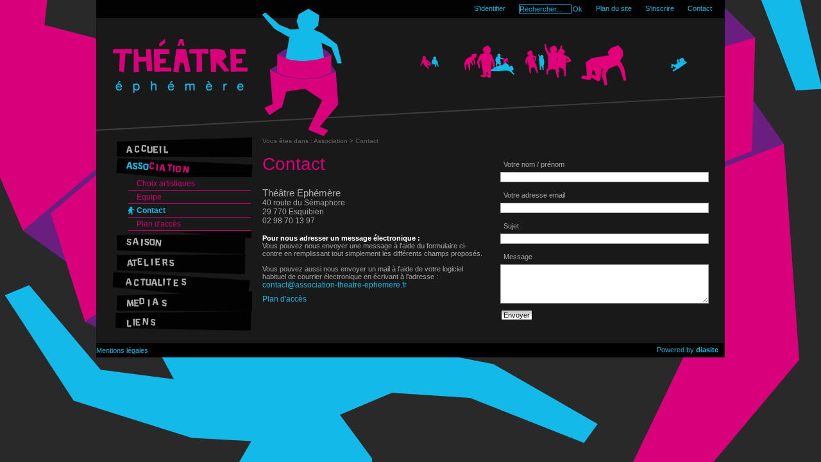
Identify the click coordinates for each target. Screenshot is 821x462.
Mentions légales (122, 350)
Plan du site (614, 8)
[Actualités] (181, 281)
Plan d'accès (159, 223)
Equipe (149, 197)
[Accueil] (181, 147)
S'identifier (489, 8)
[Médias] (181, 301)
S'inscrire (659, 8)
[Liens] (181, 320)
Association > (334, 140)
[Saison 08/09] (181, 241)
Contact (700, 8)
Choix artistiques (166, 183)
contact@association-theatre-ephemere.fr (334, 284)
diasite (707, 350)
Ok (577, 9)
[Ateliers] (181, 261)
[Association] (181, 167)
